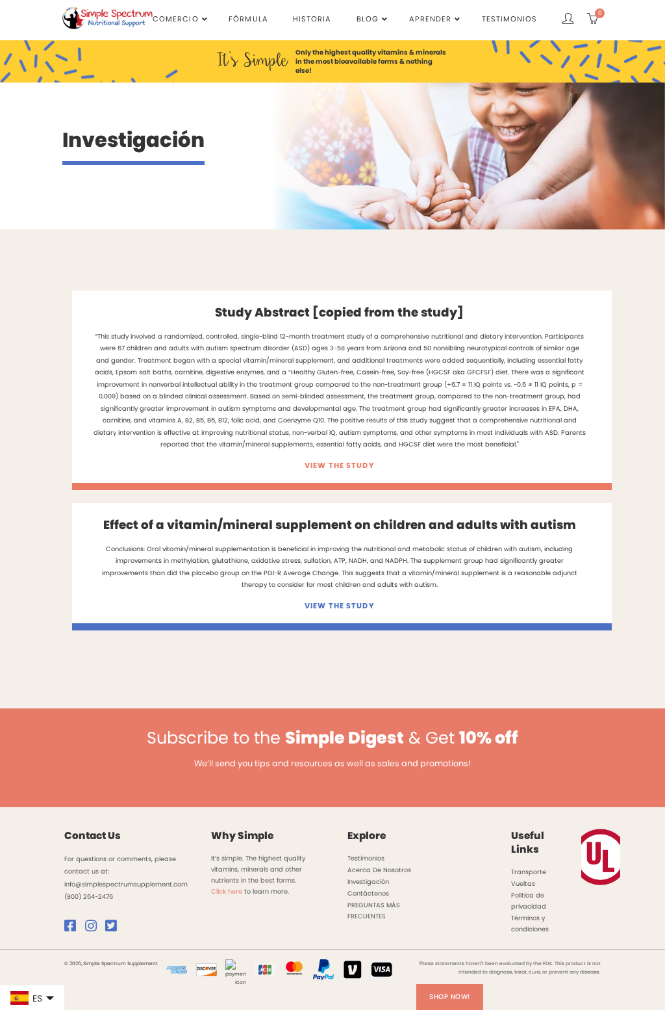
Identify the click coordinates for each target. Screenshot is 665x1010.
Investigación (368, 881)
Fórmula (248, 19)
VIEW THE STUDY (340, 465)
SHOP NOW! (449, 997)
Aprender (430, 19)
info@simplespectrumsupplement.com (126, 884)
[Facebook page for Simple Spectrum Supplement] (73, 928)
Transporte (528, 872)
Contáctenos (368, 893)
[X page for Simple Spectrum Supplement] (114, 928)
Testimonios (509, 19)
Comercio (175, 19)
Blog (368, 19)
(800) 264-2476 (88, 896)
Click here (226, 891)
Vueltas (523, 883)
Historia (312, 19)
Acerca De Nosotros (379, 870)
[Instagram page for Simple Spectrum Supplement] (94, 928)
